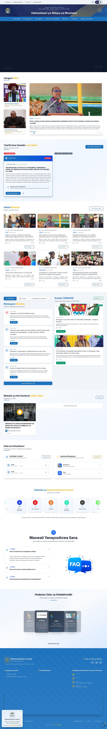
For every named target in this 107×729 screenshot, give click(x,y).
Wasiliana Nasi (37, 2)
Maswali (8, 2)
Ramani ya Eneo (98, 721)
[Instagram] (96, 662)
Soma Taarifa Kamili (12, 193)
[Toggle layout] (21, 712)
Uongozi (28, 2)
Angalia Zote (97, 298)
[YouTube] (100, 662)
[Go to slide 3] (10, 68)
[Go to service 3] (51, 643)
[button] (28, 554)
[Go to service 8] (58, 643)
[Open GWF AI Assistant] (103, 725)
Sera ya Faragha (78, 721)
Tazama (15, 322)
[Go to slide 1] (5, 68)
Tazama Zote (46, 456)
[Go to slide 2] (8, 68)
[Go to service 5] (54, 643)
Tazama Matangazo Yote (28, 383)
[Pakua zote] (46, 465)
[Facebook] (92, 662)
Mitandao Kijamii (18, 2)
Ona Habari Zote (96, 208)
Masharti (89, 721)
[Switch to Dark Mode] (92, 2)
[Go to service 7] (57, 643)
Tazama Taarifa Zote (95, 147)
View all (99, 397)
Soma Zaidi (34, 129)
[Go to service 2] (49, 643)
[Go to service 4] (52, 643)
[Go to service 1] (48, 643)
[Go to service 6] (55, 643)
